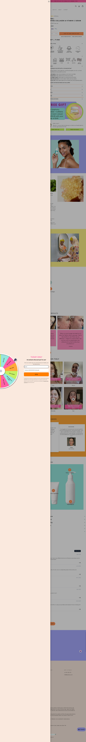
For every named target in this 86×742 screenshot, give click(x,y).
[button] (49, 1)
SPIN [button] (36, 374)
